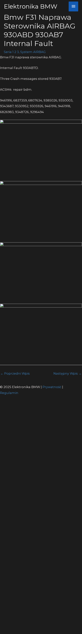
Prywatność (52, 387)
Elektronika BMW (30, 6)
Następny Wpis (67, 373)
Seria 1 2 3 (11, 52)
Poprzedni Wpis (15, 373)
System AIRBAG (33, 52)
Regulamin (9, 393)
